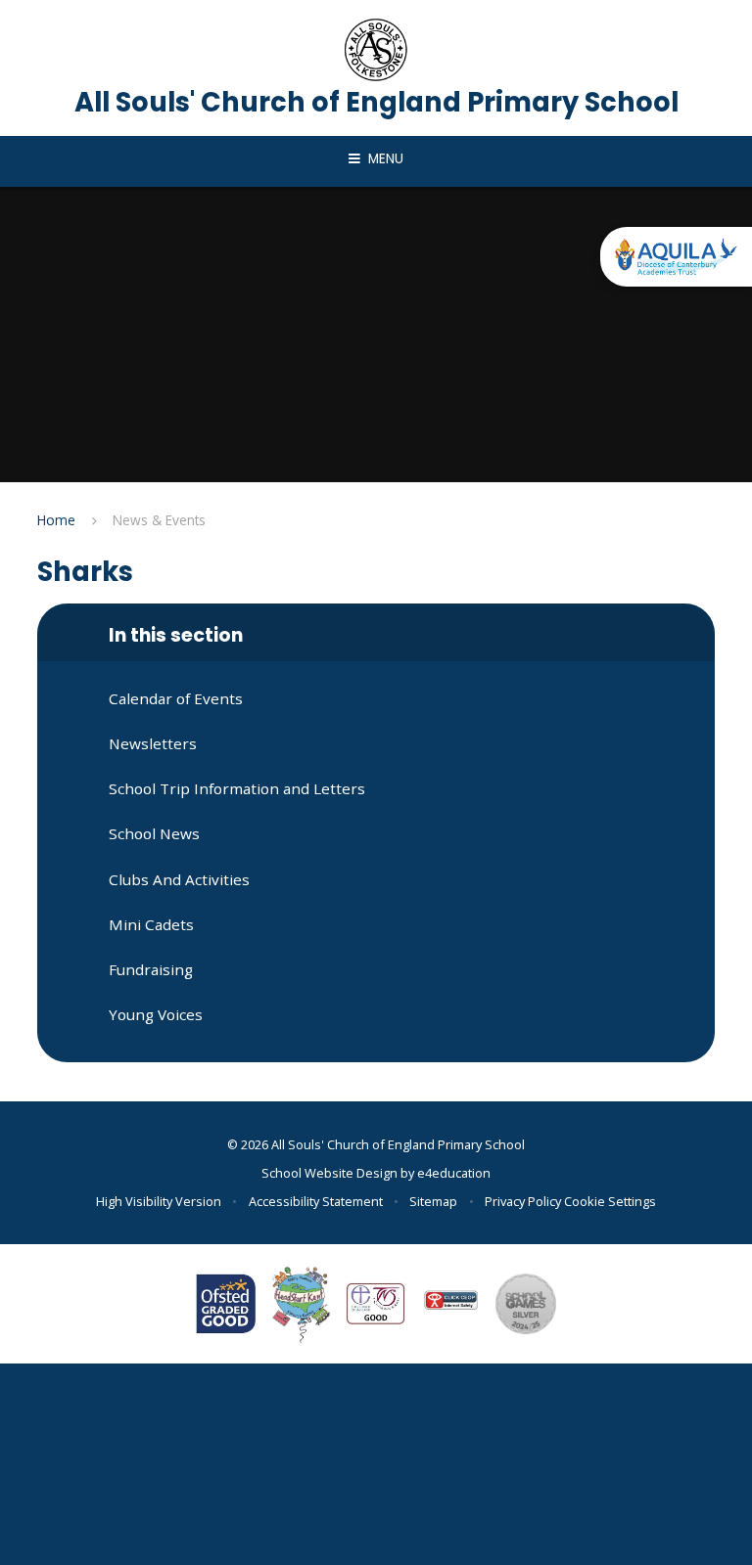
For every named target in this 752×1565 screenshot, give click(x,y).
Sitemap (433, 1201)
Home (56, 520)
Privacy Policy (523, 1201)
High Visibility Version (158, 1201)
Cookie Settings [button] (610, 1201)
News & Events (159, 520)
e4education (454, 1173)
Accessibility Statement (316, 1201)
